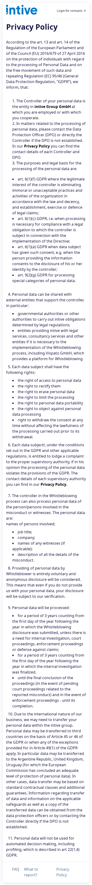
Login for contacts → (71, 10)
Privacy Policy (62, 872)
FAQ (15, 869)
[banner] (21, 10)
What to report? (31, 872)
